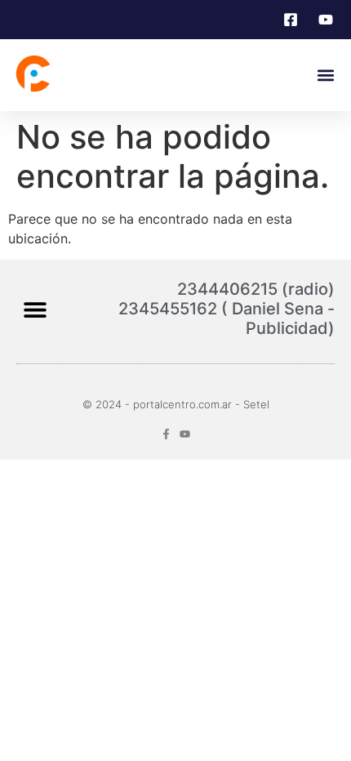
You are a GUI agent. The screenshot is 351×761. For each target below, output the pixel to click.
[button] (325, 75)
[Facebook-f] (166, 434)
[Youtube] (185, 434)
